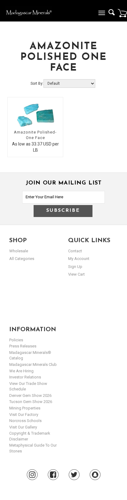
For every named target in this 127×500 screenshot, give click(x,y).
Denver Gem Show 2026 (30, 395)
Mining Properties (24, 408)
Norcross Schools (25, 420)
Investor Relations (25, 377)
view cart (76, 274)
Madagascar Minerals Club (33, 364)
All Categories (21, 258)
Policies (16, 340)
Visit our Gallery (23, 427)
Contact (75, 251)
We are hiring (21, 371)
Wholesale (18, 251)
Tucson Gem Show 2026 (30, 401)
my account (78, 258)
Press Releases (22, 346)
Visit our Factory (23, 414)
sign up (75, 266)
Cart (122, 13)
